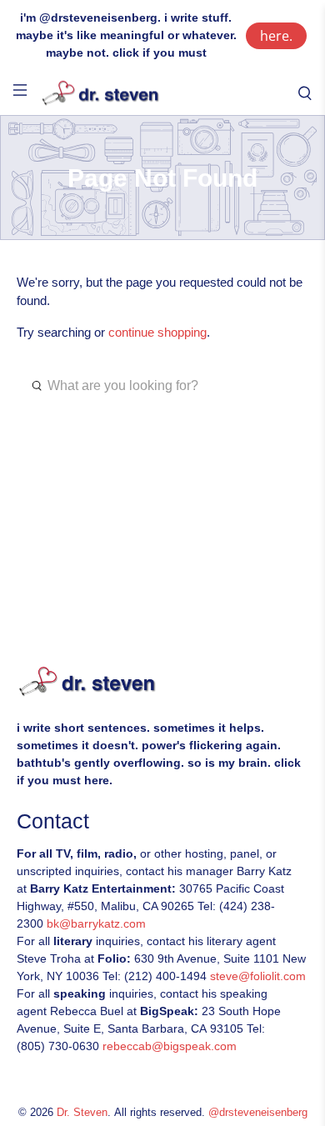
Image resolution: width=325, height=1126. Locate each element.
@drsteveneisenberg (258, 1112)
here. (276, 36)
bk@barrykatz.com (96, 923)
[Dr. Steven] (162, 94)
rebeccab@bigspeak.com (169, 1046)
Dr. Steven (82, 1112)
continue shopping (157, 332)
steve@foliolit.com (258, 976)
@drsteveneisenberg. (100, 17)
